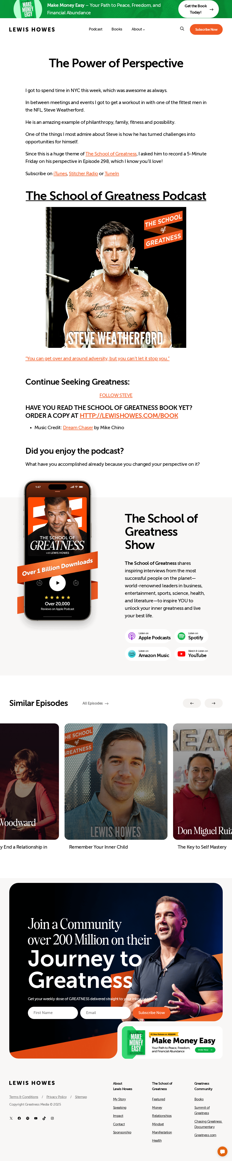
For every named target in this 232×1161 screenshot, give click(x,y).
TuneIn (112, 173)
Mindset (158, 1124)
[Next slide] (214, 703)
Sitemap (81, 1097)
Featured (158, 1099)
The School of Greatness (110, 154)
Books (198, 1099)
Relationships (162, 1116)
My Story (119, 1099)
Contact (119, 1124)
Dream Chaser (78, 427)
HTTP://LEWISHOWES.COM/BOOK (129, 415)
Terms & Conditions (23, 1097)
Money (157, 1108)
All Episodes (92, 703)
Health (157, 1141)
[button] (222, 1151)
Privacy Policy (56, 1097)
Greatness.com (205, 1135)
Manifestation (162, 1132)
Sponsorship (122, 1132)
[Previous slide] (192, 703)
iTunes (60, 173)
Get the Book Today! (196, 9)
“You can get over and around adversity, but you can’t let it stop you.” (97, 358)
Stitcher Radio (83, 173)
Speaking (119, 1108)
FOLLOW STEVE (116, 395)
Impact (118, 1116)
